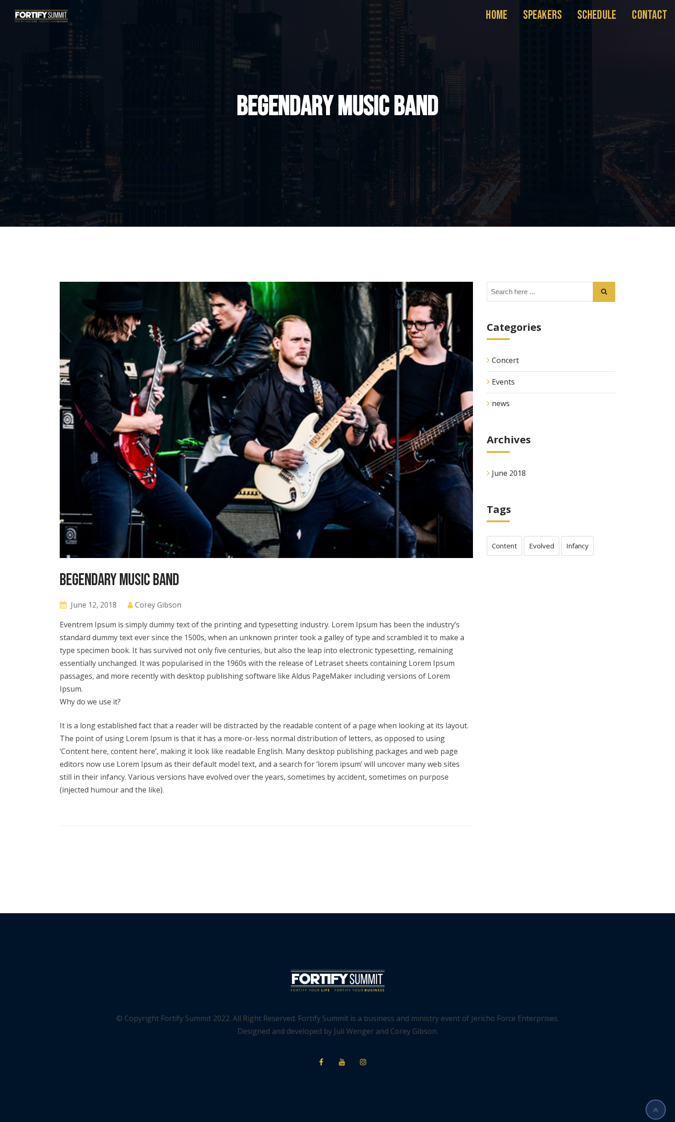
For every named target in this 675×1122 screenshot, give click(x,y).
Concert (505, 360)
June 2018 (509, 473)
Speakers (542, 15)
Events (503, 382)
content (504, 545)
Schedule (596, 15)
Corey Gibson (158, 605)
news (501, 403)
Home (496, 15)
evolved (541, 545)
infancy (577, 545)
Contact (649, 15)
